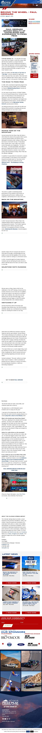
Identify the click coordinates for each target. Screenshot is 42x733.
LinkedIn (21, 533)
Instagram (14, 533)
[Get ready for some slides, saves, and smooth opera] (31, 661)
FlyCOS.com (13, 532)
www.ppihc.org (5, 547)
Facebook (24, 532)
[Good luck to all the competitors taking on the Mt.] (11, 661)
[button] (30, 21)
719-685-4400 (5, 716)
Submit (7, 625)
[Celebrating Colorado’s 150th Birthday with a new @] (11, 681)
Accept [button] (28, 731)
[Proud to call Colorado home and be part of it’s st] (31, 681)
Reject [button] (32, 731)
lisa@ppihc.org (5, 544)
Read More (36, 731)
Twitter (9, 533)
